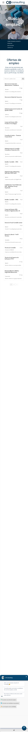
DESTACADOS (10, 45)
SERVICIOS (9, 43)
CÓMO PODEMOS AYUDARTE (14, 41)
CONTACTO (10, 47)
